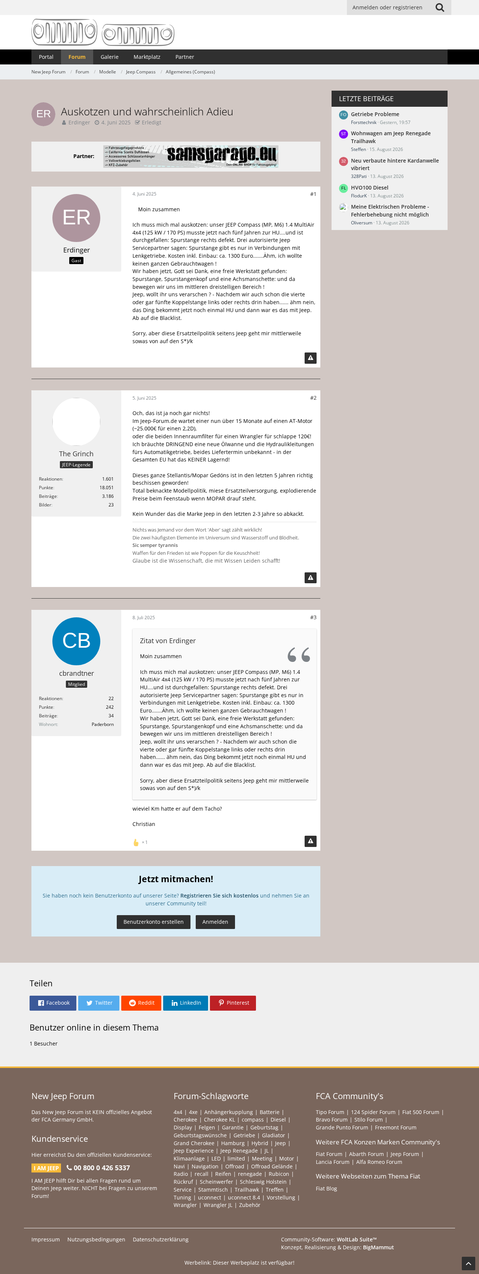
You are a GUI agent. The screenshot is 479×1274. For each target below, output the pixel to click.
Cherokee (185, 1119)
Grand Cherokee (194, 1143)
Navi (179, 1166)
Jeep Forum (405, 1154)
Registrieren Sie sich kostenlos (219, 895)
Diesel (278, 1119)
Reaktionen (50, 479)
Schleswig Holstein (263, 1181)
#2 (313, 397)
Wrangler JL (218, 1204)
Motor (286, 1158)
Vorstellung (281, 1197)
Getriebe (244, 1135)
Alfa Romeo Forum (379, 1161)
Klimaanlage (189, 1158)
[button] (53, 1003)
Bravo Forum (332, 1119)
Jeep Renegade (239, 1150)
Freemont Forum (396, 1127)
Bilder (45, 505)
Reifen (223, 1173)
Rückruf (183, 1181)
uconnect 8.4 (244, 1197)
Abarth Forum (366, 1154)
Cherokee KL (219, 1119)
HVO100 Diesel (369, 187)
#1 (313, 193)
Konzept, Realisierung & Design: (337, 1247)
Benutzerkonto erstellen (153, 921)
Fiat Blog (326, 1188)
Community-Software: (329, 1239)
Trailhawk (247, 1189)
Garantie (233, 1127)
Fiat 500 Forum (420, 1112)
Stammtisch (213, 1189)
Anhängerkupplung (228, 1112)
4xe (193, 1112)
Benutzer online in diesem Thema (94, 1027)
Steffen (358, 149)
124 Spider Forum (373, 1112)
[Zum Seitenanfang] (468, 1263)
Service (183, 1189)
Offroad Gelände (272, 1166)
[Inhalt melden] (311, 358)
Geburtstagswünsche (200, 1135)
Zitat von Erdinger (168, 640)
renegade (250, 1173)
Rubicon (279, 1173)
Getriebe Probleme (375, 114)
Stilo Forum (368, 1119)
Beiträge (48, 496)
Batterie (270, 1112)
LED (216, 1158)
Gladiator (273, 1135)
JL (267, 1150)
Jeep (280, 1143)
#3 (313, 617)
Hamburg (233, 1143)
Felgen (207, 1127)
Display (183, 1127)
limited (236, 1158)
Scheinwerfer (216, 1181)
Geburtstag (264, 1127)
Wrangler (185, 1204)
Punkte (46, 487)
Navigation (205, 1166)
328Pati (359, 176)
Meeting (262, 1158)
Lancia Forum (333, 1161)
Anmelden (215, 921)
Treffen (275, 1189)
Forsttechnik (363, 122)
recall (201, 1173)
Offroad (234, 1166)
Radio (181, 1173)
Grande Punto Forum (342, 1127)
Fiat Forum (329, 1154)
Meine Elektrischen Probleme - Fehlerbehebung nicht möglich (390, 210)
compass (253, 1119)
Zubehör (249, 1204)
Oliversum (361, 223)
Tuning (182, 1197)
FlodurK (359, 196)
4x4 (178, 1112)
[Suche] (439, 7)
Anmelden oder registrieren (387, 7)
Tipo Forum (330, 1112)
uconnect (209, 1197)
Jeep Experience (194, 1150)
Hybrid (259, 1143)
